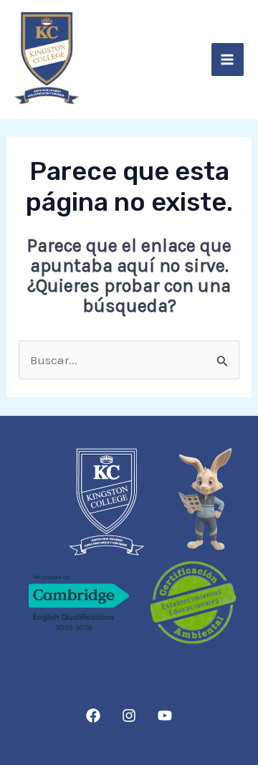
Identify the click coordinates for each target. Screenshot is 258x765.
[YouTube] (165, 715)
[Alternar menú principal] (227, 59)
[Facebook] (93, 715)
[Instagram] (129, 715)
